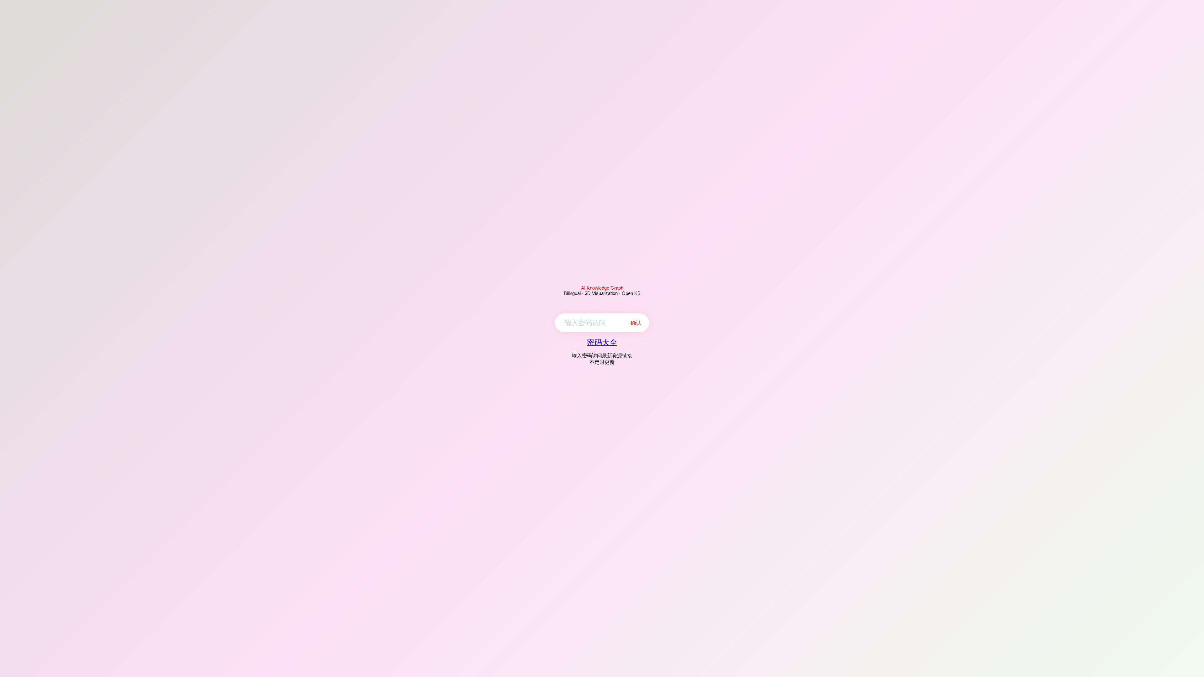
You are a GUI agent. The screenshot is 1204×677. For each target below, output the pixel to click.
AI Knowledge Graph (602, 288)
